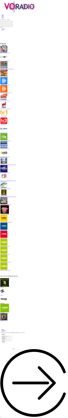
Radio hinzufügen (4, 330)
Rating (3, 15)
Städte (2, 29)
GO (8, 19)
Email (2, 340)
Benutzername (3, 338)
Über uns (3, 329)
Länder (3, 17)
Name (2, 339)
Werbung (3, 331)
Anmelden (13, 348)
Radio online (3, 28)
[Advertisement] (34, 36)
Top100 (3, 14)
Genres (3, 16)
